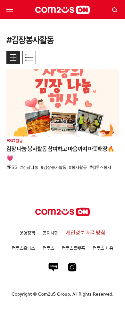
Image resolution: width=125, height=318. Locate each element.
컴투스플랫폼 (73, 248)
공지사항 (50, 233)
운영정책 (27, 233)
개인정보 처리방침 (85, 232)
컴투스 (48, 248)
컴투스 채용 (103, 248)
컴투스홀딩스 (23, 248)
